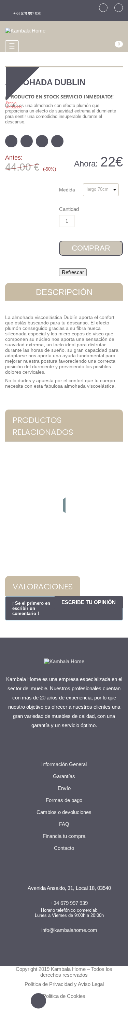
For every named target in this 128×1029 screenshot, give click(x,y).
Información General (64, 764)
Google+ (42, 141)
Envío (64, 788)
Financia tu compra (64, 836)
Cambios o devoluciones (64, 812)
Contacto (64, 848)
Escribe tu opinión (88, 602)
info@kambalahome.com (69, 930)
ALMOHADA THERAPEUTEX (64, 529)
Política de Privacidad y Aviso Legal (64, 984)
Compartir (11, 141)
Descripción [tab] (64, 292)
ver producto (64, 553)
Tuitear (26, 141)
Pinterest (57, 141)
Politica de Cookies (64, 996)
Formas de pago (64, 800)
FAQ (64, 824)
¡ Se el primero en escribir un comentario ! (31, 608)
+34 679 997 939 (27, 13)
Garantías (64, 776)
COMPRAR (91, 248)
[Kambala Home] (25, 30)
